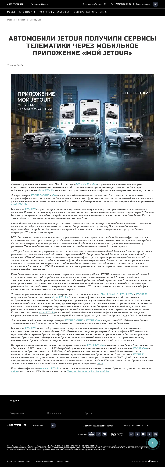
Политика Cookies (63, 461)
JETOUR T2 (30, 209)
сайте (100, 363)
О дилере (79, 12)
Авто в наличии (27, 12)
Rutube (95, 371)
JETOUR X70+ (126, 294)
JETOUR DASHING (40, 195)
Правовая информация (44, 461)
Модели (14, 400)
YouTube (104, 371)
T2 (88, 184)
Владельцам (54, 413)
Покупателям (17, 413)
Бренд (88, 413)
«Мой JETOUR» (46, 190)
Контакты (91, 12)
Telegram (72, 371)
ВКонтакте (84, 371)
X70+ (94, 184)
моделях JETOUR (49, 368)
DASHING (81, 184)
